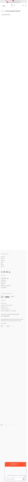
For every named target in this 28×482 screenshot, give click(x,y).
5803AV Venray (4, 307)
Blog (2, 262)
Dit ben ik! (3, 257)
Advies (2, 258)
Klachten (2, 283)
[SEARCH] (24, 14)
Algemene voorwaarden (6, 285)
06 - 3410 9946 (13, 310)
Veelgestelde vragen (5, 278)
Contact (2, 266)
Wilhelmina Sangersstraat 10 (6, 305)
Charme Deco (3, 303)
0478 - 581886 (5, 310)
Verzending (3, 280)
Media (2, 264)
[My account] (20, 6)
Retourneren (3, 282)
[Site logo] (13, 5)
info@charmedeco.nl (17, 0)
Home (2, 11)
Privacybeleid (3, 287)
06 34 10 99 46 (9, 0)
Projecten (3, 260)
